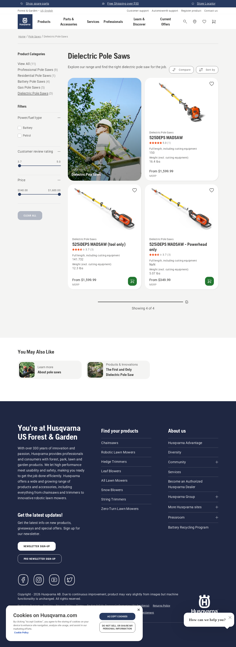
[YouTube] (54, 579)
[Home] (25, 21)
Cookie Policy (21, 632)
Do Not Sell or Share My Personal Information (117, 627)
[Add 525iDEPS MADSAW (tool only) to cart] (132, 281)
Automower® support (165, 10)
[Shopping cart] (213, 21)
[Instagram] (38, 579)
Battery (28, 128)
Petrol (27, 135)
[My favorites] (204, 21)
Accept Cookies (117, 616)
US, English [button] (46, 10)
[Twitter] (69, 579)
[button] (44, 21)
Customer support (138, 10)
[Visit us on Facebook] (23, 579)
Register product (191, 10)
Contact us (211, 10)
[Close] (138, 609)
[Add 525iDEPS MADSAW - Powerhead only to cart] (209, 281)
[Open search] (185, 21)
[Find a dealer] (194, 21)
